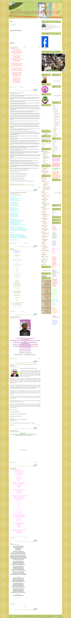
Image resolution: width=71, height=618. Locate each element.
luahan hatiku (54, 147)
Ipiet (54, 616)
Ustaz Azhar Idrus (45, 163)
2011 (54, 107)
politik (53, 151)
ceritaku (14, 311)
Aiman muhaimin (45, 250)
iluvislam (43, 147)
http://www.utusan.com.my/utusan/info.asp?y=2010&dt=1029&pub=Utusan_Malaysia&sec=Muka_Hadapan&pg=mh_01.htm (22, 184)
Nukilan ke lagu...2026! (46, 181)
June (54, 129)
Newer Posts (25, 46)
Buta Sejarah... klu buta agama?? (17, 92)
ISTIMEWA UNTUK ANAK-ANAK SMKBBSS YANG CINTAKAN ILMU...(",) (46, 204)
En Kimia (44, 207)
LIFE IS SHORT (45, 228)
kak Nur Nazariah (45, 256)
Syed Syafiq (45, 261)
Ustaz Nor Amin (45, 156)
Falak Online (43, 144)
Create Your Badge (44, 48)
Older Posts (38, 46)
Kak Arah (44, 258)
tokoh (53, 152)
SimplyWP (34, 616)
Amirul (44, 242)
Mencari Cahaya (45, 225)
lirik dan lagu (14, 243)
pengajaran (54, 150)
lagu (11, 543)
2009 (54, 136)
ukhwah (16, 358)
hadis (53, 143)
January (55, 135)
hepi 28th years (45, 168)
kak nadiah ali (45, 218)
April (54, 132)
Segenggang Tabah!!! (45, 229)
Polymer (53, 215)
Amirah (44, 211)
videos (45, 138)
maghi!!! (44, 243)
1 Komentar (38, 425)
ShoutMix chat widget (45, 129)
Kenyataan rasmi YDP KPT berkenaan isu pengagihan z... (57, 123)
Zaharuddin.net (45, 151)
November (55, 110)
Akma (44, 180)
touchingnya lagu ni (14, 430)
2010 (54, 108)
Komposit (53, 212)
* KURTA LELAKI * (45, 192)
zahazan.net (45, 160)
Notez (56, 616)
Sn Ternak (44, 226)
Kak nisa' (44, 202)
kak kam (44, 263)
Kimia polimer (54, 211)
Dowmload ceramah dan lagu (46, 143)
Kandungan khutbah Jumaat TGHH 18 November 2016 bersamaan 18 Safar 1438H (46, 189)
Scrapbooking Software (44, 616)
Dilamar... (12, 248)
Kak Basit (44, 264)
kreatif (53, 144)
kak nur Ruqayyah (46, 236)
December (55, 109)
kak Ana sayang (45, 199)
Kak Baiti (44, 221)
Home (32, 46)
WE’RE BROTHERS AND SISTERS (18, 192)
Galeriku (44, 254)
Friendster (43, 145)
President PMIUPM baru (15, 316)
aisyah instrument (45, 183)
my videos (45, 139)
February (55, 134)
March (55, 133)
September (55, 128)
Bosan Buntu (13, 468)
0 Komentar (38, 187)
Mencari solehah (13, 47)
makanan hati (54, 148)
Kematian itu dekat (45, 184)
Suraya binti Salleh (46, 171)
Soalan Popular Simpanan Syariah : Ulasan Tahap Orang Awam (46, 153)
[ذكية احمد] (45, 47)
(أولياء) (18, 9)
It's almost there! (45, 200)
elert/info (14, 358)
